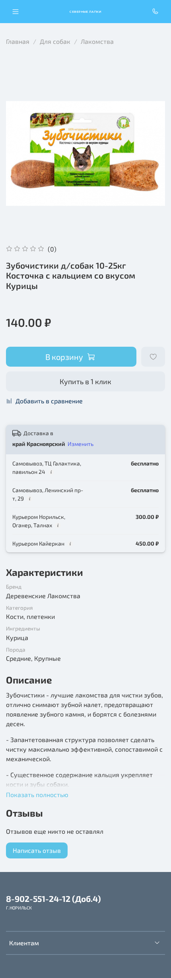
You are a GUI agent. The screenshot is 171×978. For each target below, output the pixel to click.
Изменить (80, 443)
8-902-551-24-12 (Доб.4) (53, 898)
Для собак (55, 41)
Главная (17, 41)
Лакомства (97, 41)
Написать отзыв (37, 850)
